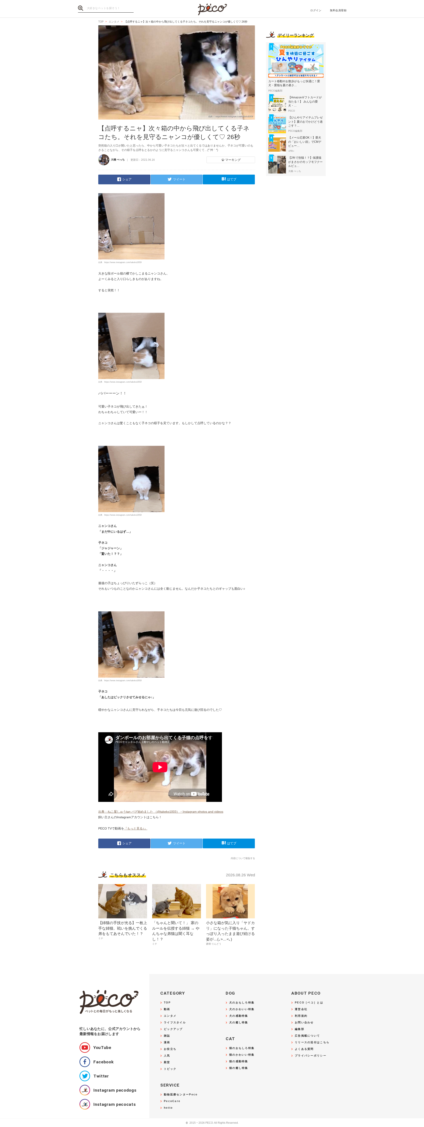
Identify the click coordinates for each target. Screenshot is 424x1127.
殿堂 (167, 1062)
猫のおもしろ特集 (241, 1048)
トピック (170, 1069)
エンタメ (170, 1015)
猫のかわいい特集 (241, 1054)
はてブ (231, 179)
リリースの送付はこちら (312, 1042)
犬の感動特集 (238, 1015)
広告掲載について (307, 1035)
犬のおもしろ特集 (241, 1002)
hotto (168, 1107)
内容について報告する (243, 858)
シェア (127, 179)
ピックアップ (173, 1029)
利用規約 (301, 1015)
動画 (167, 1009)
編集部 (299, 1029)
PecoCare (172, 1101)
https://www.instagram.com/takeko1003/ (123, 262)
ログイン (315, 10)
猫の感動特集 (238, 1061)
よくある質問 (304, 1049)
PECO (212, 9)
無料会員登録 (338, 10)
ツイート (179, 179)
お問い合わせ (304, 1022)
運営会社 (301, 1009)
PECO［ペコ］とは (309, 1002)
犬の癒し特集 (238, 1022)
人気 (167, 1055)
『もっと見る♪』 (135, 828)
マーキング (233, 160)
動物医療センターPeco (180, 1094)
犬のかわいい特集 (241, 1009)
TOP (167, 1002)
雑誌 (167, 1035)
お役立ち (170, 1049)
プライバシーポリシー (310, 1055)
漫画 (167, 1042)
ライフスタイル (175, 1022)
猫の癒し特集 (238, 1068)
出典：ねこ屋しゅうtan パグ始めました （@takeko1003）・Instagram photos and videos (160, 811)
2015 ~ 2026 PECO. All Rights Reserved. (212, 1123)
